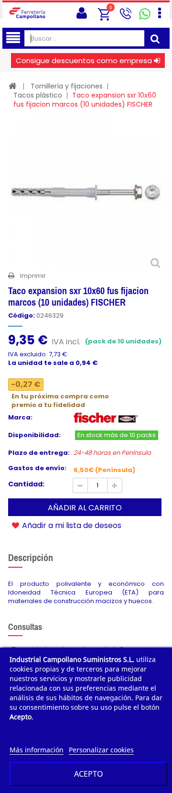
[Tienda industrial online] (30, 13)
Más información (37, 749)
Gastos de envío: (37, 468)
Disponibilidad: (34, 435)
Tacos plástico (37, 95)
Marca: (20, 417)
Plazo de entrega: (39, 453)
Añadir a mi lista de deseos (70, 525)
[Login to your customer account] (81, 13)
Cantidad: (26, 484)
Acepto (88, 774)
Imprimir (33, 275)
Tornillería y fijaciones (67, 86)
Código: (21, 315)
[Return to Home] (13, 85)
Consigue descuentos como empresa (84, 60)
